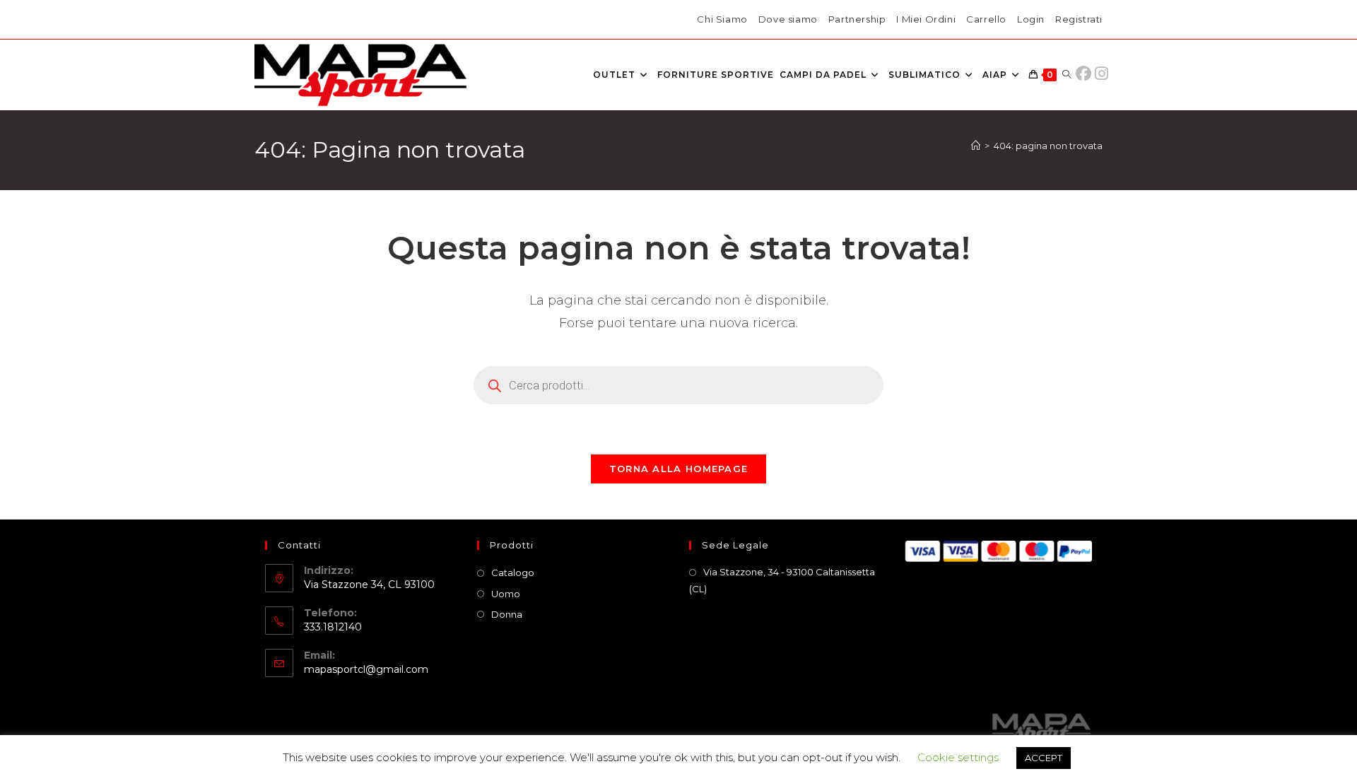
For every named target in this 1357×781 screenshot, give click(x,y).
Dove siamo (788, 19)
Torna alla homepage (678, 468)
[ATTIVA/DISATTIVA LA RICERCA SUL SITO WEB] (1066, 75)
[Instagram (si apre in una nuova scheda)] (1101, 74)
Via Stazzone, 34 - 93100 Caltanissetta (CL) (782, 580)
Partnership (857, 19)
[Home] (975, 145)
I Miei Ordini (926, 19)
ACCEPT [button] (1043, 757)
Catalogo (512, 572)
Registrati (1079, 19)
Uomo (505, 593)
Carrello (986, 19)
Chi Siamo (722, 19)
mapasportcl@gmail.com (366, 669)
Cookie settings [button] (958, 757)
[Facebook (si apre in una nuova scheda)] (1087, 74)
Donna (506, 614)
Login (1031, 19)
